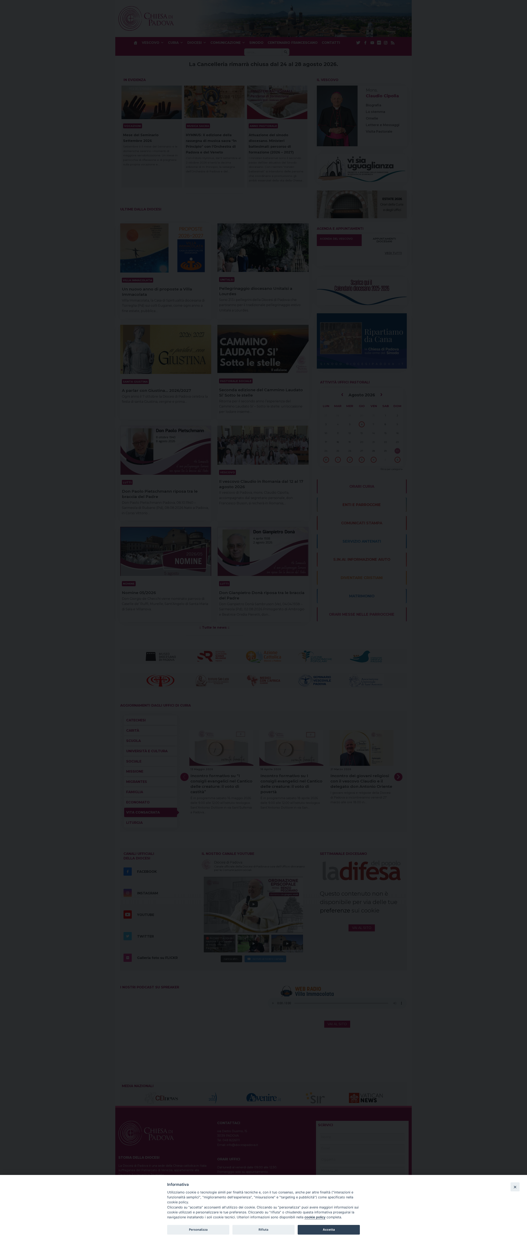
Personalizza (198, 1230)
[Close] (515, 1186)
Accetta (329, 1230)
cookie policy (314, 1217)
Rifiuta (263, 1230)
